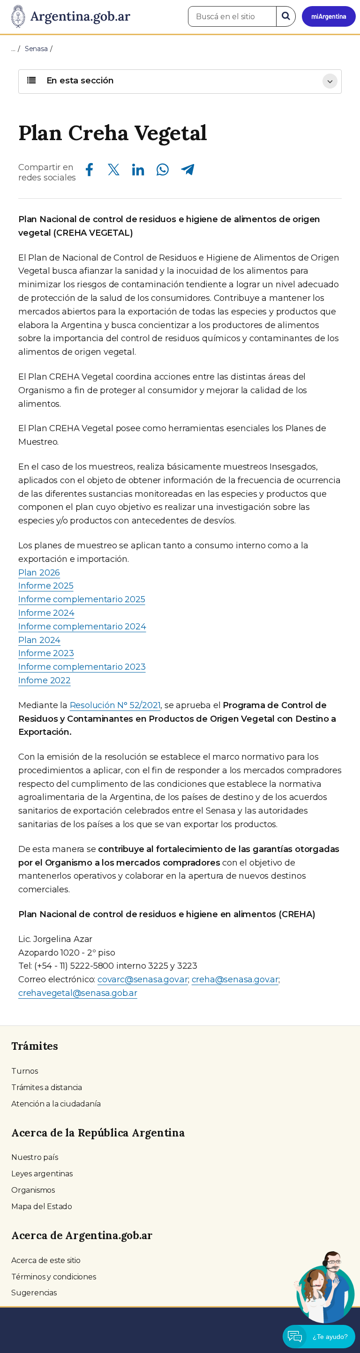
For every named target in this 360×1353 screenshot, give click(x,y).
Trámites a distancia (46, 1087)
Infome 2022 (44, 680)
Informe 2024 (46, 613)
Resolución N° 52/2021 (115, 705)
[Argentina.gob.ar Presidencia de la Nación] (67, 17)
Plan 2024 (39, 640)
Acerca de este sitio (46, 1260)
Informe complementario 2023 (82, 667)
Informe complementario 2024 (82, 626)
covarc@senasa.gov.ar (143, 979)
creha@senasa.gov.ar (235, 979)
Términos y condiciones (53, 1276)
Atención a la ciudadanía (56, 1103)
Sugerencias (34, 1292)
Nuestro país (34, 1157)
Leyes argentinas (42, 1173)
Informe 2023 (46, 653)
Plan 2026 (39, 573)
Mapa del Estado (41, 1206)
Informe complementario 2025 (81, 599)
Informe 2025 (46, 586)
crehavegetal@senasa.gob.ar (77, 993)
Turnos (24, 1071)
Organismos (33, 1190)
